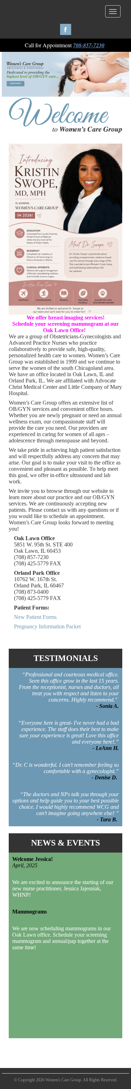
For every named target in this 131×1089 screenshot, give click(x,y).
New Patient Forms (35, 617)
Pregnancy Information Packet (47, 626)
